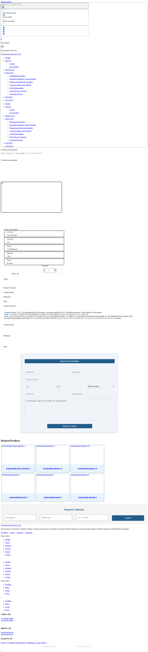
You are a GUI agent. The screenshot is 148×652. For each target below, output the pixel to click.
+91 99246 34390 (7, 618)
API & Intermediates (17, 88)
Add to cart (15, 274)
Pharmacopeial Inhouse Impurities (21, 82)
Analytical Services (16, 94)
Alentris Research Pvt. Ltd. (66, 646)
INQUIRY (9, 97)
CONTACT (9, 100)
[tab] (69, 288)
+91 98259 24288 (7, 620)
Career (7, 591)
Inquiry (7, 552)
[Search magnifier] (3, 7)
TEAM (12, 64)
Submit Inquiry (70, 426)
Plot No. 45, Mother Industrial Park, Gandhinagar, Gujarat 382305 (23, 643)
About (7, 543)
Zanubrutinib (20, 153)
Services (8, 549)
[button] (2, 47)
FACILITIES (14, 67)
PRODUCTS (10, 70)
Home (3, 153)
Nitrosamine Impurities (17, 76)
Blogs (7, 588)
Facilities (8, 584)
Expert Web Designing (99, 646)
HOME (7, 58)
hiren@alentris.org (7, 632)
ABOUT (8, 61)
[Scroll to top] (2, 650)
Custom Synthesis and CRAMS (20, 85)
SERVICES (9, 73)
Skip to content (6, 2)
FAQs (7, 594)
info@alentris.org (7, 634)
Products (9, 153)
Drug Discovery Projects (18, 91)
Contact (8, 555)
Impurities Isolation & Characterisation (23, 79)
